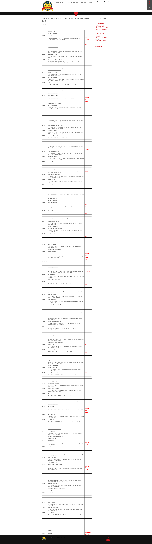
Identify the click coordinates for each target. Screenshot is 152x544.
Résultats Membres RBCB (101, 29)
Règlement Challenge (100, 26)
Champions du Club (100, 23)
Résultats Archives (98, 46)
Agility (96, 43)
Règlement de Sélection (101, 40)
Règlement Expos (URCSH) (102, 27)
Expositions (97, 22)
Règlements (98, 32)
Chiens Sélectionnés (100, 42)
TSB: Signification (100, 33)
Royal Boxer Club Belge (60, 537)
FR (149, 1)
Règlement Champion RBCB (102, 24)
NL (149, 3)
